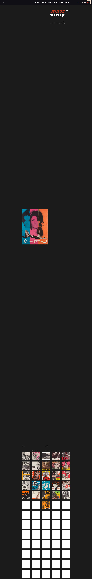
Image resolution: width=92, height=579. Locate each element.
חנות (49, 2)
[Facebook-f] (6, 2)
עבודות (61, 2)
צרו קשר (44, 2)
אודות (67, 2)
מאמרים (54, 2)
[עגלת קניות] (3, 2)
